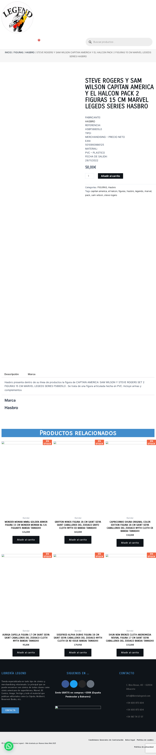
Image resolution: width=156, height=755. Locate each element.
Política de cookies (145, 740)
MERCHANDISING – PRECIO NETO (105, 136)
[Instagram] (82, 684)
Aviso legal (130, 740)
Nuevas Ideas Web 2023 (47, 743)
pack (87, 195)
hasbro (130, 191)
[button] (15, 42)
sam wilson (97, 195)
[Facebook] (65, 684)
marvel (148, 191)
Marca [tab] (31, 374)
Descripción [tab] (11, 374)
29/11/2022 (91, 160)
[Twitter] (74, 684)
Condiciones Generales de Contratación (106, 740)
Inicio (8, 52)
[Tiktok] (90, 684)
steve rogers (110, 195)
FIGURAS (18, 52)
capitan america (99, 191)
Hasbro (29, 52)
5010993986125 (94, 144)
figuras (122, 191)
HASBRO (90, 121)
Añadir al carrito (110, 175)
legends (139, 191)
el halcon (112, 191)
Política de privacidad (144, 747)
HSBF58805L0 (93, 129)
